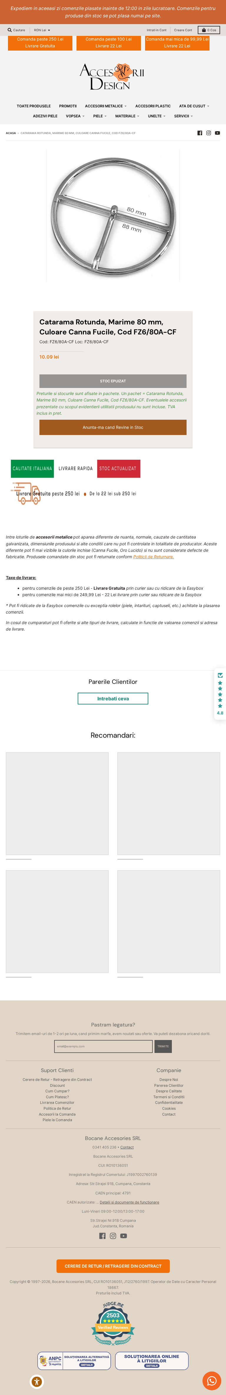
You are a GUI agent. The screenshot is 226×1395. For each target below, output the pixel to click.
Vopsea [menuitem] (73, 116)
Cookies (169, 1108)
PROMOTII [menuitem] (68, 106)
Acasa (11, 133)
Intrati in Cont (157, 30)
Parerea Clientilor (169, 1085)
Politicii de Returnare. (153, 556)
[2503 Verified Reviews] (113, 1346)
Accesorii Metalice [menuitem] (104, 106)
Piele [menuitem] (98, 116)
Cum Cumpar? (57, 1091)
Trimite (163, 1046)
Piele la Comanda (57, 1120)
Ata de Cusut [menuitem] (192, 106)
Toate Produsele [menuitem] (34, 106)
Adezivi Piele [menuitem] (45, 116)
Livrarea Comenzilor (57, 1102)
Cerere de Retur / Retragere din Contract (113, 1266)
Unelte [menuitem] (155, 116)
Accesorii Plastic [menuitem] (153, 106)
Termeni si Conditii (169, 1097)
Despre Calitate (169, 1091)
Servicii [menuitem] (181, 116)
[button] (220, 694)
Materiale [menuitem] (125, 116)
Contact (168, 1114)
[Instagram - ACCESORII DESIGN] (208, 133)
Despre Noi (168, 1079)
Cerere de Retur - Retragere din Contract (57, 1079)
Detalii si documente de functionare (129, 1202)
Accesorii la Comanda (57, 1114)
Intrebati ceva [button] (113, 698)
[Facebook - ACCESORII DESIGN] (199, 133)
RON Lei (40, 30)
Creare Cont (183, 30)
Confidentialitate (169, 1102)
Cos (211, 30)
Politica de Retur (57, 1108)
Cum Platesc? (57, 1097)
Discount (57, 1085)
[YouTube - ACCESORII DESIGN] (217, 133)
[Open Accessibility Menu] (36, 1381)
